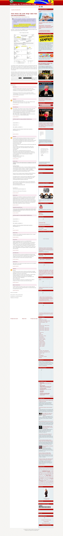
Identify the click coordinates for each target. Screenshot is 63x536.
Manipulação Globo (51, 476)
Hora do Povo (41, 334)
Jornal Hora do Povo (42, 338)
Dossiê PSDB (44, 473)
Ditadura (42, 473)
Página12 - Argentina (42, 343)
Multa (48, 477)
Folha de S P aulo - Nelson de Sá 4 (44, 325)
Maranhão (40, 477)
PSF (48, 481)
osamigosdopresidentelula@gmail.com (44, 224)
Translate (45, 229)
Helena (38, 529)
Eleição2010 (40, 474)
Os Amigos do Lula (27, 530)
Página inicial (24, 318)
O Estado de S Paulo (42, 342)
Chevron (40, 471)
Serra (47, 483)
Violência (51, 484)
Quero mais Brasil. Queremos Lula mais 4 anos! (46, 421)
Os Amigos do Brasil (36, 530)
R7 (39, 347)
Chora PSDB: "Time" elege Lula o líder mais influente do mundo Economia (47, 414)
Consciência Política (43, 388)
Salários (46, 482)
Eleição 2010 (51, 473)
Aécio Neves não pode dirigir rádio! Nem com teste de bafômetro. (24, 14)
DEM (51, 471)
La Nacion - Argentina (42, 339)
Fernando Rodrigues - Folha (43, 322)
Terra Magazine (41, 355)
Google (40, 333)
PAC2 (39, 478)
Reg (13, 136)
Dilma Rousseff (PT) (44, 472)
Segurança (42, 483)
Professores (52, 479)
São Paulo (49, 482)
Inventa (44, 475)
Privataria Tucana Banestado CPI (45, 479)
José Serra (48, 475)
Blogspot (40, 318)
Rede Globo (51, 481)
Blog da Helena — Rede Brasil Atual (45, 259)
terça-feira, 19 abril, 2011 (15, 96)
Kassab (52, 475)
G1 (39, 331)
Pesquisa (42, 478)
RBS (39, 349)
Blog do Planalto (42, 385)
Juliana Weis (42, 391)
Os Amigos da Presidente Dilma (45, 393)
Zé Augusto (41, 214)
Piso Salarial (45, 478)
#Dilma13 (40, 468)
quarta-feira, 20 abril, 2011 (16, 290)
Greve (50, 474)
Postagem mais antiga (34, 318)
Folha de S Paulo (41, 326)
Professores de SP (42, 480)
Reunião (40, 482)
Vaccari (42, 484)
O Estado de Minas (42, 341)
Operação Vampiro (51, 477)
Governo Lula (47, 474)
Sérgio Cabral (45, 483)
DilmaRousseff (49, 472)
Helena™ (41, 213)
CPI (41, 471)
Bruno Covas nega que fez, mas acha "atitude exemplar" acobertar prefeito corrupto (48, 427)
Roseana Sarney (43, 482)
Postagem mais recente (14, 318)
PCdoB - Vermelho (41, 346)
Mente (42, 477)
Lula (39, 476)
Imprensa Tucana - (41, 475)
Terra (40, 354)
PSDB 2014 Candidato (45, 481)
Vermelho (40, 357)
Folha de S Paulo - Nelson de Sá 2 (44, 327)
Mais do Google (41, 340)
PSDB (42, 481)
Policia (48, 478)
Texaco (49, 483)
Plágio (47, 478)
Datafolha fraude (46, 471)
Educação (48, 473)
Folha (40, 323)
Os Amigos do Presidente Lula (44, 98)
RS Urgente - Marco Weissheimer (44, 350)
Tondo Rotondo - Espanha (43, 356)
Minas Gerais (44, 477)
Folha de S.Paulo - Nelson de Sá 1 (44, 330)
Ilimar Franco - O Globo (42, 335)
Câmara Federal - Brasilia (43, 319)
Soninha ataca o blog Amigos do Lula (44, 351)
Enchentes (43, 474)
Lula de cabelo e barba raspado (44, 476)
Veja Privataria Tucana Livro (46, 484)
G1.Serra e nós (41, 332)
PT (49, 481)
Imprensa (52, 474)
